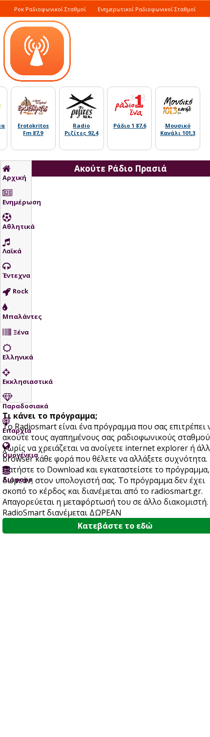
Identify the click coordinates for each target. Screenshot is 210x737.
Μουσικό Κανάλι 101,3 (177, 129)
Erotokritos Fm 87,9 (33, 129)
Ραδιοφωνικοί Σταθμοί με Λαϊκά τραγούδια (75, 19)
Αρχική (14, 177)
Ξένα (21, 332)
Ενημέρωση (16, 202)
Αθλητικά (16, 226)
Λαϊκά (11, 250)
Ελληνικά (16, 357)
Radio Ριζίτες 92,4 (81, 129)
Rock (20, 291)
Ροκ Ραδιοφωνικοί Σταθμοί (50, 9)
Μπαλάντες (16, 316)
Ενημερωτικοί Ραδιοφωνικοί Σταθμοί (147, 9)
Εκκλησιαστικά (16, 381)
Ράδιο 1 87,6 (129, 125)
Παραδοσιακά (16, 406)
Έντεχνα (16, 275)
